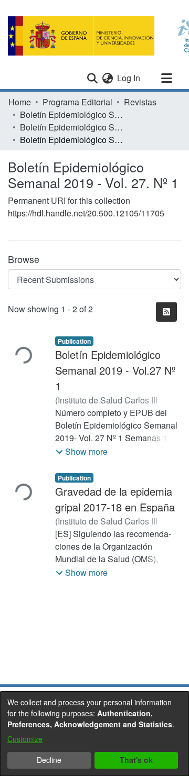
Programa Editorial (77, 102)
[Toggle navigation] (166, 78)
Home (19, 102)
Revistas (140, 102)
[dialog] (94, 734)
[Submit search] (92, 78)
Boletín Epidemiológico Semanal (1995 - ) (72, 114)
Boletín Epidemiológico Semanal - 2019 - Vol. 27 (72, 127)
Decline (49, 760)
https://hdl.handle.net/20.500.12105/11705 (86, 213)
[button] (81, 451)
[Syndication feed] (166, 312)
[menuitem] (107, 78)
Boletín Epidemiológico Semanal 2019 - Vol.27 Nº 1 (115, 370)
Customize (25, 739)
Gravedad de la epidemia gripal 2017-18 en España (115, 499)
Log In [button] (129, 78)
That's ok (136, 760)
